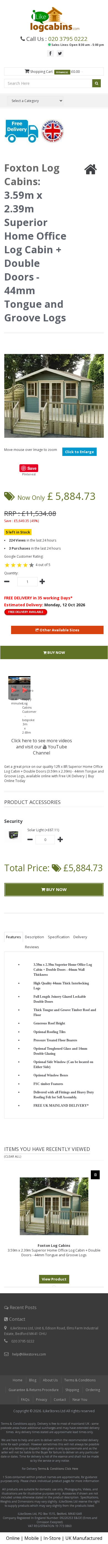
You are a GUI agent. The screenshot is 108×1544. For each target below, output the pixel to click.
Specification (59, 936)
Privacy (41, 1399)
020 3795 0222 (68, 39)
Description (34, 936)
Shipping (72, 1389)
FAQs (25, 1399)
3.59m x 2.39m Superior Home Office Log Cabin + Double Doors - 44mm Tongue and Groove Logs (54, 1250)
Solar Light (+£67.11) (43, 830)
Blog (32, 1380)
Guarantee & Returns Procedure (34, 1389)
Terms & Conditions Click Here (58, 1469)
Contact (60, 1399)
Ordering (93, 1389)
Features (13, 936)
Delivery (80, 936)
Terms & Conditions (80, 1380)
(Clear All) (12, 1156)
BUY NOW (56, 652)
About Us (50, 1380)
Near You (80, 1399)
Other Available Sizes (59, 629)
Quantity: (11, 573)
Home (17, 1380)
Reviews (32, 946)
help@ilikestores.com (29, 1354)
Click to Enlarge (79, 451)
